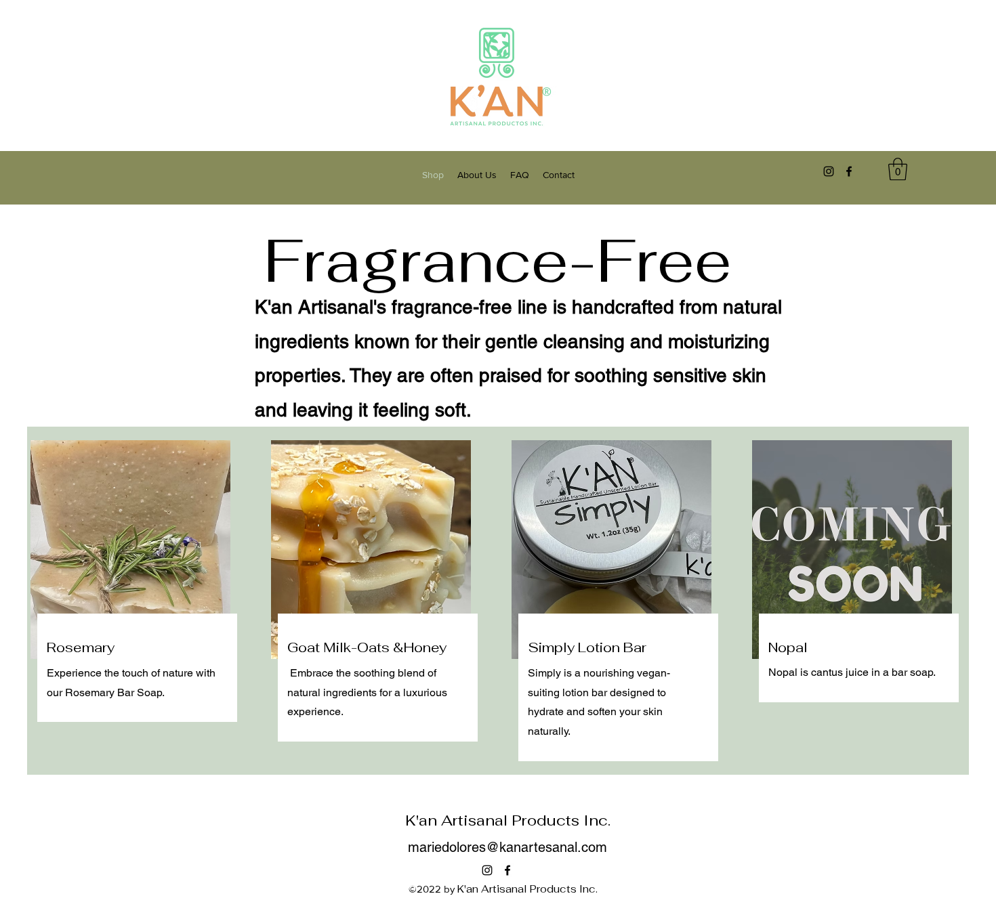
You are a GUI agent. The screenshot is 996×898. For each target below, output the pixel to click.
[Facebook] (849, 171)
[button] (897, 169)
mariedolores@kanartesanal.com (507, 847)
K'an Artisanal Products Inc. (507, 820)
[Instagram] (828, 171)
